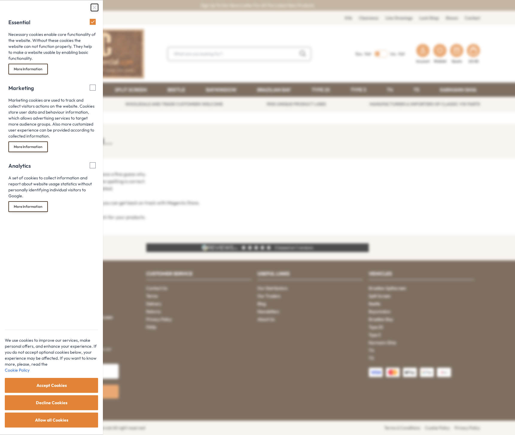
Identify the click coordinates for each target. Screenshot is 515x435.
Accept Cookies (51, 385)
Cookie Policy (17, 370)
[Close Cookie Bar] (94, 7)
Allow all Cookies (51, 420)
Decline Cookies (51, 402)
